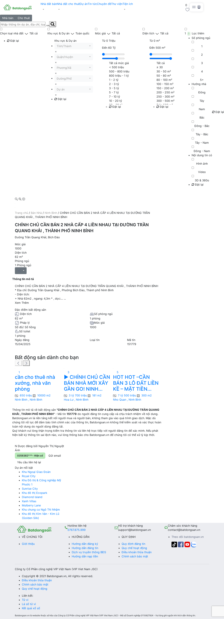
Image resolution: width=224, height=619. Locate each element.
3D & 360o (202, 180)
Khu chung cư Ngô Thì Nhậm (41, 509)
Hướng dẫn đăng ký (85, 544)
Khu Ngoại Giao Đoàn (36, 472)
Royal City (29, 476)
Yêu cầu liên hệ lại (29, 462)
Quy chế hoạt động (134, 548)
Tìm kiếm (14, 48)
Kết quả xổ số (31, 608)
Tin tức (92, 4)
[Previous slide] (18, 363)
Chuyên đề (104, 4)
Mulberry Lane (31, 505)
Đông (201, 92)
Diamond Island (32, 497)
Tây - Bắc (202, 134)
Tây (202, 100)
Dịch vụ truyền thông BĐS (89, 552)
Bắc (202, 117)
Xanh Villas (29, 501)
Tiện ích (127, 4)
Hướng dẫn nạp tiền (85, 556)
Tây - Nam (202, 142)
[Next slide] (26, 363)
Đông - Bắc (201, 126)
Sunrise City (30, 488)
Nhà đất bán (49, 4)
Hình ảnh (202, 163)
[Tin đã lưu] (187, 9)
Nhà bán (7, 18)
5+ (202, 80)
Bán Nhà (36, 213)
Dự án (84, 4)
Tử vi (25, 600)
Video (202, 172)
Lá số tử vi (29, 604)
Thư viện (116, 4)
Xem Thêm (22, 302)
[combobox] (73, 46)
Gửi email (54, 455)
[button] (49, 9)
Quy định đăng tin (133, 544)
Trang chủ (21, 213)
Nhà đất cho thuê (68, 4)
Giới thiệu (28, 544)
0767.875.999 (77, 530)
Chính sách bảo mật (135, 556)
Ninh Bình (51, 213)
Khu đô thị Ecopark (34, 493)
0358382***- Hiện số (30, 455)
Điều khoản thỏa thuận (137, 552)
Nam (202, 109)
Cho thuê (24, 18)
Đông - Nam (202, 151)
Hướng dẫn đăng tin (85, 548)
